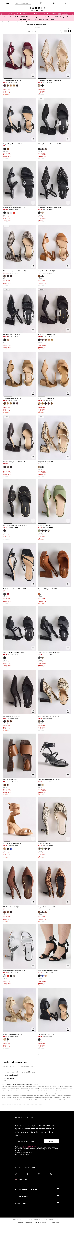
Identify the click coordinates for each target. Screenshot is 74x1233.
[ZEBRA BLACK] (8, 212)
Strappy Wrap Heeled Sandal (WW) (49, 779)
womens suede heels (11, 1072)
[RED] (8, 594)
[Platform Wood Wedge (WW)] (54, 1010)
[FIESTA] (14, 212)
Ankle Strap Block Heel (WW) (12, 80)
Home (4, 21)
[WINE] (4, 85)
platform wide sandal (11, 1075)
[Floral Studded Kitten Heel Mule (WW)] (19, 501)
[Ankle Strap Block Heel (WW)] (19, 56)
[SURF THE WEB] (11, 848)
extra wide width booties (41, 1095)
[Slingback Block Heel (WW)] (19, 310)
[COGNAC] (8, 149)
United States (22, 1179)
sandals (60, 1097)
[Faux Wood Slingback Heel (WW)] (54, 564)
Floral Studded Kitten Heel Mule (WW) (15, 525)
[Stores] (41, 3)
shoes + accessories (13, 21)
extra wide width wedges (26, 1095)
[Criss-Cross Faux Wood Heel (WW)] (54, 628)
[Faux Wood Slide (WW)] (19, 755)
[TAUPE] (8, 85)
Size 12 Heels (30, 1104)
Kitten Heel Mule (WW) (45, 525)
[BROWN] (8, 721)
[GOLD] (14, 85)
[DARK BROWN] (42, 149)
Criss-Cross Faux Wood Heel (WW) (49, 652)
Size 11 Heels (22, 1104)
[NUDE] (39, 85)
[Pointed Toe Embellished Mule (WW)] (54, 56)
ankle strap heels (27, 1067)
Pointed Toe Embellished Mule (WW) (49, 80)
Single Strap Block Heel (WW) (12, 143)
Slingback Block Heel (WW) (11, 334)
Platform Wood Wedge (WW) (47, 1034)
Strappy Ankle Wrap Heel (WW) (13, 843)
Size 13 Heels (38, 1104)
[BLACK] (17, 85)
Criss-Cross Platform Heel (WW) (13, 652)
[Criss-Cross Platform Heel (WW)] (19, 628)
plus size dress (44, 1099)
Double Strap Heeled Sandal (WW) (14, 207)
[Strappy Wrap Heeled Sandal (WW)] (54, 755)
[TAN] (11, 85)
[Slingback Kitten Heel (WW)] (19, 692)
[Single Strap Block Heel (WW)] (19, 119)
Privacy (17, 1219)
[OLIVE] (39, 530)
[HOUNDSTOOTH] (45, 149)
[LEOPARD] (11, 721)
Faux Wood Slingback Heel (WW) (48, 589)
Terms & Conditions (32, 1219)
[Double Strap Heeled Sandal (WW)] (19, 183)
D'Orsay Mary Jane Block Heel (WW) (49, 143)
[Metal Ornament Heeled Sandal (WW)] (19, 564)
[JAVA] (42, 530)
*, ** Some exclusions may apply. (36, 1222)
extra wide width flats (50, 1097)
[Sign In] (54, 3)
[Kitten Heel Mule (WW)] (54, 501)
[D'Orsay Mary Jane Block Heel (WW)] (54, 119)
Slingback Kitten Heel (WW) (12, 716)
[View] (69, 31)
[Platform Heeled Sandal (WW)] (19, 1010)
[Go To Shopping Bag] (66, 3)
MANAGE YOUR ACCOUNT (22, 1154)
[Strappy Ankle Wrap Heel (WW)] (19, 819)
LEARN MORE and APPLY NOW (23, 1152)
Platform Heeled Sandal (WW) (12, 1034)
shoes (22, 21)
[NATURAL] (4, 1039)
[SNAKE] (8, 340)
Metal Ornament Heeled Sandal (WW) (15, 589)
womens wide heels (28, 1072)
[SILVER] (11, 212)
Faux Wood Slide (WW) (10, 779)
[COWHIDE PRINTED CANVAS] (8, 785)
